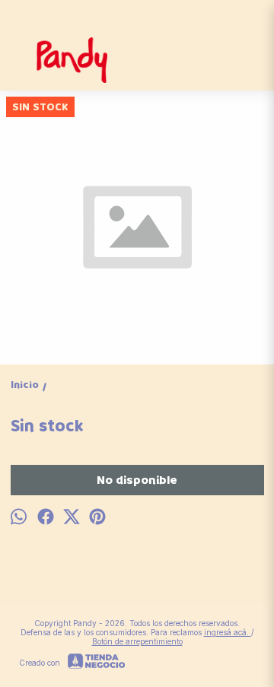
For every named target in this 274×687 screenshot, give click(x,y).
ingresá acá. (227, 632)
